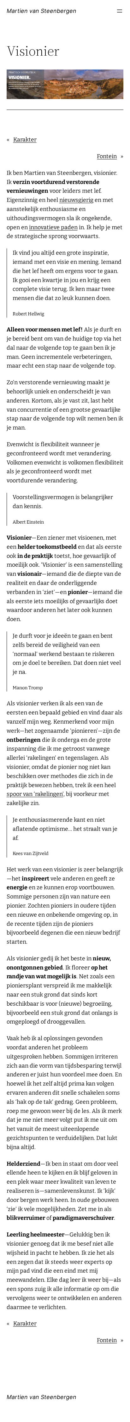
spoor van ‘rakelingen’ (35, 794)
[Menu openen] (119, 11)
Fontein (107, 156)
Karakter (25, 139)
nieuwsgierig (76, 200)
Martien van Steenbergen (41, 11)
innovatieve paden (53, 227)
